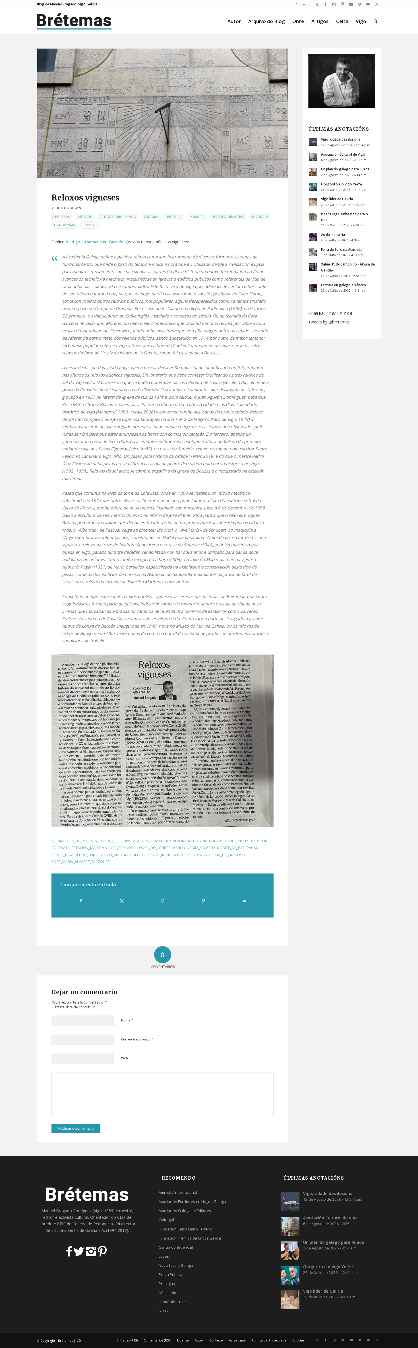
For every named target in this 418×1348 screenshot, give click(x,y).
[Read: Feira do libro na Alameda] (313, 252)
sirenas (200, 854)
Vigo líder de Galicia (337, 199)
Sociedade (259, 216)
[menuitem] (301, 4)
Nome (127, 1020)
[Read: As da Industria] (313, 237)
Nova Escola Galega (176, 1265)
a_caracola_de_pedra (72, 841)
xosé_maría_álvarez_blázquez (80, 861)
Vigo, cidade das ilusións (340, 139)
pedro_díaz (62, 854)
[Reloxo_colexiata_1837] (162, 113)
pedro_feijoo (87, 854)
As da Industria (333, 234)
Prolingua (167, 1283)
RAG (127, 854)
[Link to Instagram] (334, 4)
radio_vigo (111, 854)
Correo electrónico (137, 1039)
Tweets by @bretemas (329, 322)
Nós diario (167, 1292)
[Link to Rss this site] (377, 4)
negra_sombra (201, 847)
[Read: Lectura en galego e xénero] (313, 288)
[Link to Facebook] (325, 4)
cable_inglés (237, 841)
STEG (163, 1310)
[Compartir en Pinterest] (203, 900)
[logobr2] (74, 21)
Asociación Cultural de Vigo (343, 154)
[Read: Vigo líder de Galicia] (313, 202)
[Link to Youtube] (351, 4)
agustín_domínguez (152, 841)
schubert (182, 854)
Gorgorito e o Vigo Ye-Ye (341, 184)
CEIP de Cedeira (71, 1223)
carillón (259, 841)
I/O (78, 1340)
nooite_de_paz (231, 847)
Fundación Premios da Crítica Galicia (190, 1238)
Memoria (197, 216)
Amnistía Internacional (178, 1192)
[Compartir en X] (122, 900)
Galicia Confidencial (176, 1247)
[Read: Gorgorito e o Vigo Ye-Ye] (313, 187)
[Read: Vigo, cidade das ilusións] (313, 142)
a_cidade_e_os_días (113, 841)
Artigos (85, 216)
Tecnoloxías (64, 225)
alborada (182, 841)
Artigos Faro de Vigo (118, 216)
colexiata (60, 847)
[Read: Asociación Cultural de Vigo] (313, 157)
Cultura (151, 216)
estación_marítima (89, 847)
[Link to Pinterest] (342, 4)
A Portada (61, 216)
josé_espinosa (122, 847)
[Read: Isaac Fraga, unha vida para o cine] (313, 217)
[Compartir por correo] (244, 900)
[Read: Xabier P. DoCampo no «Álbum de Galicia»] (313, 267)
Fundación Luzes (173, 1301)
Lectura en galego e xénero (343, 285)
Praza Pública (170, 1274)
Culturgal (166, 1219)
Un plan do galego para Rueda (345, 169)
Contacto (303, 4)
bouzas (216, 841)
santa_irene (159, 854)
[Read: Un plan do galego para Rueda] (313, 172)
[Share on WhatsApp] (162, 900)
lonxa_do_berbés (154, 847)
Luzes (164, 1256)
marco (178, 847)
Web (124, 1058)
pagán (252, 847)
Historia (174, 216)
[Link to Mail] (368, 4)
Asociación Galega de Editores (185, 1210)
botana (200, 841)
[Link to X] (317, 4)
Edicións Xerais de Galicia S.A (77, 1230)
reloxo (139, 854)
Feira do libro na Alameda (341, 249)
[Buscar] (375, 21)
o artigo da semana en (99, 241)
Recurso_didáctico (228, 216)
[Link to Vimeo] (359, 4)
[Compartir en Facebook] (81, 900)
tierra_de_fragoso (227, 854)
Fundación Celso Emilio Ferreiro (185, 1229)
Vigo (90, 225)
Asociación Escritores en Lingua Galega (192, 1201)
